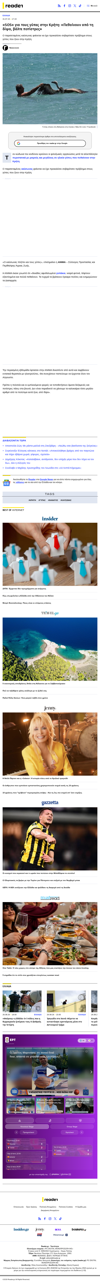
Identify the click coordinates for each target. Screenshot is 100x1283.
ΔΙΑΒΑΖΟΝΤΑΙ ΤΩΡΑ (14, 440)
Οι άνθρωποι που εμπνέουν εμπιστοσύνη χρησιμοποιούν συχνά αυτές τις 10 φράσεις (41, 785)
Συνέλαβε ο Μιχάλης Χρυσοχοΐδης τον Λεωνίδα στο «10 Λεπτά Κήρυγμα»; (43, 468)
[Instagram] (69, 5)
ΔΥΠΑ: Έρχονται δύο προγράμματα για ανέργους (24, 589)
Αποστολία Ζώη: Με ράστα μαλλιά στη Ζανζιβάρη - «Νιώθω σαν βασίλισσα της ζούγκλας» (51, 445)
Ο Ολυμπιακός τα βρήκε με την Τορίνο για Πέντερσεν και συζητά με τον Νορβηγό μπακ (41, 880)
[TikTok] (80, 5)
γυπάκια (60, 273)
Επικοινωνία (19, 1207)
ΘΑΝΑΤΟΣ (53, 500)
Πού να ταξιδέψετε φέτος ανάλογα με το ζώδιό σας (25, 691)
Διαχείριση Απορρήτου (50, 1210)
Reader (32, 479)
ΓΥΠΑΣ (42, 500)
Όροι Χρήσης (31, 1207)
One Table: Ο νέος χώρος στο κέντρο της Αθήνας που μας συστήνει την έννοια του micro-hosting (46, 968)
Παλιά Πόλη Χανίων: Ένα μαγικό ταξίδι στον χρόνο (25, 698)
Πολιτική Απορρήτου (48, 1207)
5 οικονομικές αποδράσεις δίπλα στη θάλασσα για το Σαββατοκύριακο (34, 684)
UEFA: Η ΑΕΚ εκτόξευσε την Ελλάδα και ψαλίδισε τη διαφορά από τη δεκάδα (36, 887)
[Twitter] (75, 5)
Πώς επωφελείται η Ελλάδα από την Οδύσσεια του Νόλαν (28, 596)
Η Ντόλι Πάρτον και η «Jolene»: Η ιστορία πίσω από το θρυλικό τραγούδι (35, 778)
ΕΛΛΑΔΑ (6, 15)
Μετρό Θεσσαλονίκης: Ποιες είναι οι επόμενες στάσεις (27, 603)
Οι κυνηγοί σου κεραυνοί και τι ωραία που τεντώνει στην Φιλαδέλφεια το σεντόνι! (39, 873)
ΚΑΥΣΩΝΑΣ (66, 500)
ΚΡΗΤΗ (33, 500)
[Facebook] (64, 5)
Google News (46, 479)
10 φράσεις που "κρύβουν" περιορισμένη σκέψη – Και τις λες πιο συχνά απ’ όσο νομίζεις (42, 793)
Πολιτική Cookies (66, 1207)
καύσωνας (27, 169)
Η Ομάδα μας (80, 1207)
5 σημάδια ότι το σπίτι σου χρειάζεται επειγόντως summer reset (31, 975)
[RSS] (59, 5)
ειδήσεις (20, 482)
